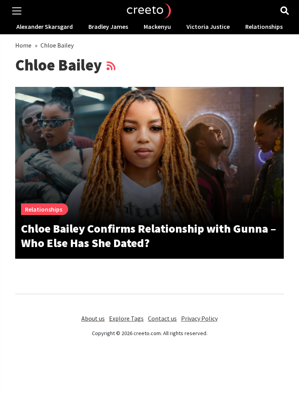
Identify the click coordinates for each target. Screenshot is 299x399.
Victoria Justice (208, 26)
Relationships (264, 26)
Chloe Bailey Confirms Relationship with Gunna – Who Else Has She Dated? (148, 235)
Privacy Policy (199, 318)
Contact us (162, 318)
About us (93, 318)
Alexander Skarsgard (44, 26)
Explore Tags (126, 318)
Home (23, 45)
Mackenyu (157, 26)
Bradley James (108, 26)
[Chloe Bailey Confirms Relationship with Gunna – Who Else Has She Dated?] (149, 157)
